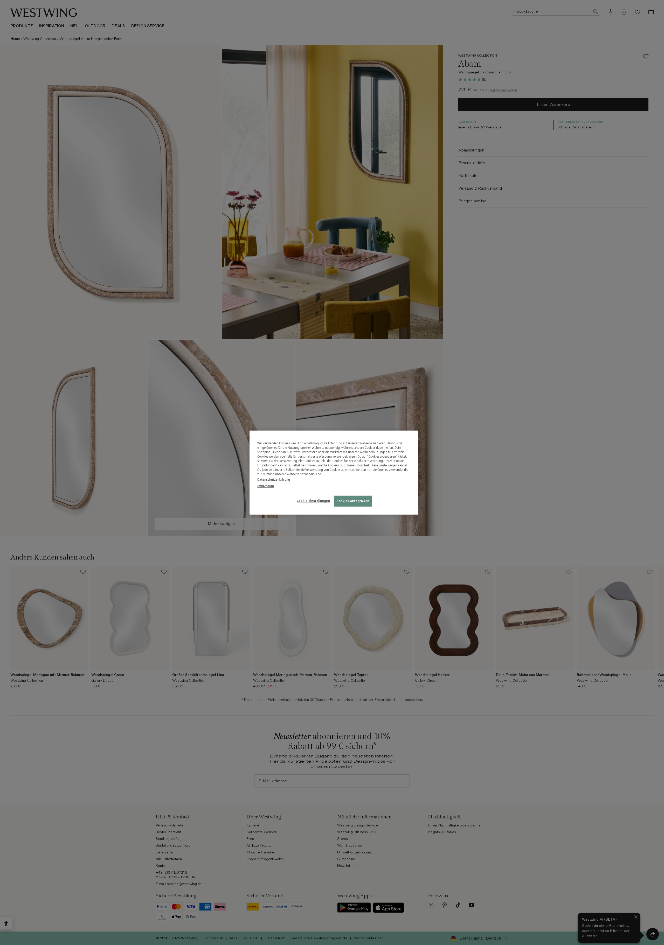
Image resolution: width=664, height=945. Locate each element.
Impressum (265, 486)
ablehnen (347, 470)
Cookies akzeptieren (353, 501)
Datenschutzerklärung (273, 479)
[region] (334, 472)
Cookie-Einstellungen (313, 501)
